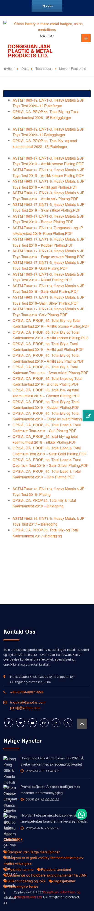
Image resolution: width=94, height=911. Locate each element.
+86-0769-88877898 (26, 692)
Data (25, 68)
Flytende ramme (20, 869)
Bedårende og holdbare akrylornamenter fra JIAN (47, 875)
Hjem (11, 68)
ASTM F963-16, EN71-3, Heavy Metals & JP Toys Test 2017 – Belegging (48, 521)
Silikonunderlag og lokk (26, 881)
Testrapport (43, 68)
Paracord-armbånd (56, 869)
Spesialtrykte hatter (22, 886)
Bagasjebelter (64, 881)
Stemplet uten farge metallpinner (33, 852)
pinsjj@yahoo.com (25, 707)
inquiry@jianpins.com (27, 702)
